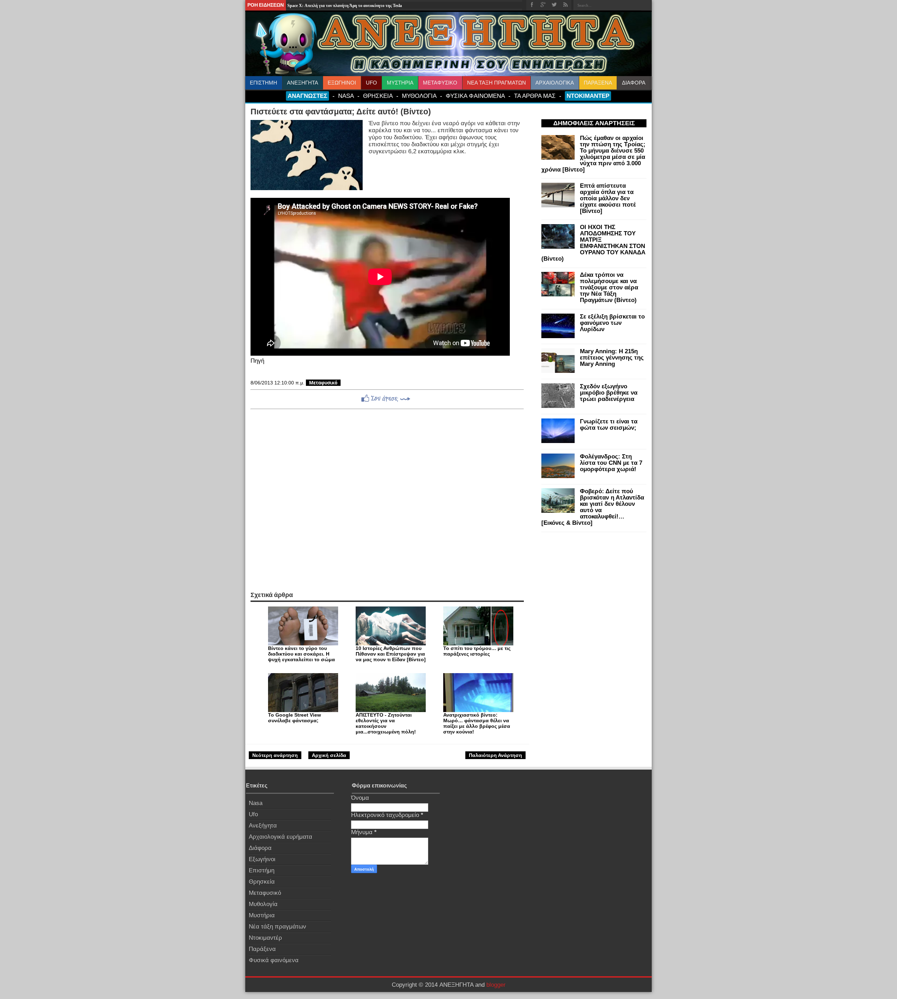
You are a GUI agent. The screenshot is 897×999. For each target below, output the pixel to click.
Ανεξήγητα (263, 825)
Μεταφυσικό (323, 383)
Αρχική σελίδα (329, 755)
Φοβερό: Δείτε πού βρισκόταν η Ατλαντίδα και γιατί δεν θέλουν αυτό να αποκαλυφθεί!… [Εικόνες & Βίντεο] (592, 507)
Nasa (255, 803)
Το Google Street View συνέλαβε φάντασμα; (294, 717)
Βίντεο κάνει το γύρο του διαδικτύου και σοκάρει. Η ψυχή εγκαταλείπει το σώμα (301, 653)
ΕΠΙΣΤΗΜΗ (263, 83)
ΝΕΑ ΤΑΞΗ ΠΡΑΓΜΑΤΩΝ (496, 83)
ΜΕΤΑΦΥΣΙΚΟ (440, 83)
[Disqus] (387, 500)
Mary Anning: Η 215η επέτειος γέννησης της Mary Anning (612, 357)
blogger (496, 984)
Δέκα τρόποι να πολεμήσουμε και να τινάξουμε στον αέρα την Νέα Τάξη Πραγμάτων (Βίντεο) (609, 287)
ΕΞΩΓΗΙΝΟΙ (342, 83)
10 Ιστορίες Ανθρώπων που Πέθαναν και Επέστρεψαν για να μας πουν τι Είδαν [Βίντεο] (391, 653)
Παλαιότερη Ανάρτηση (495, 755)
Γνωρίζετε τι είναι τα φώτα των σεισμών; (608, 424)
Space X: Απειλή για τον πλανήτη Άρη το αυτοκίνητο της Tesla (344, 5)
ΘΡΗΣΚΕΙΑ (378, 95)
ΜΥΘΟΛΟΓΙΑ (419, 95)
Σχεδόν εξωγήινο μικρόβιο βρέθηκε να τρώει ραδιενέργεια (608, 392)
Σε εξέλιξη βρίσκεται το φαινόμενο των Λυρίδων (612, 323)
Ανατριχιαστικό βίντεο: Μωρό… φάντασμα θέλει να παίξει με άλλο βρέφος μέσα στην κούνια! (476, 723)
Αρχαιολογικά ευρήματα (280, 836)
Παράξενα (262, 949)
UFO (371, 83)
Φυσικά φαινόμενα (274, 960)
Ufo (253, 814)
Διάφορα (260, 848)
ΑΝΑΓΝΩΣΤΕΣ (307, 95)
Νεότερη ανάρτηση (275, 755)
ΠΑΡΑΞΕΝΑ (598, 83)
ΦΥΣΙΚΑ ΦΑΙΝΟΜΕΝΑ (475, 95)
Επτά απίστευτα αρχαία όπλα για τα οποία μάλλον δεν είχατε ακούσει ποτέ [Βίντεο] (608, 198)
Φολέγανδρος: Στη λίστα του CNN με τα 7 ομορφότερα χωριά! (611, 462)
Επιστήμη (261, 870)
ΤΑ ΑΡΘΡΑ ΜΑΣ (535, 95)
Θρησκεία (262, 881)
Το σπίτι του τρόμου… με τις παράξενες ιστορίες (477, 651)
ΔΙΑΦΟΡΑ (633, 83)
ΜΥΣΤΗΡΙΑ (400, 83)
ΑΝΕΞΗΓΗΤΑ (302, 83)
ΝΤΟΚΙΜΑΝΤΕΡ (588, 95)
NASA (346, 95)
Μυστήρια (262, 915)
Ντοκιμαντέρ (265, 937)
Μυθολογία (263, 904)
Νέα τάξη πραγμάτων (277, 926)
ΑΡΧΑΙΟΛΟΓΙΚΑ (554, 83)
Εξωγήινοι (262, 859)
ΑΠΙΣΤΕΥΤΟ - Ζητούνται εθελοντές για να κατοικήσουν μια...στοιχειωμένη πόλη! (386, 723)
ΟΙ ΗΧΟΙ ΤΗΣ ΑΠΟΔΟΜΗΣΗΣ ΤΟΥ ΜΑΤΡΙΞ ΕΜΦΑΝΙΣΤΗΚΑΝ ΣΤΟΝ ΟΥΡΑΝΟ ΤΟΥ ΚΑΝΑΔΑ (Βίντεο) (593, 243)
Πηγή (257, 360)
